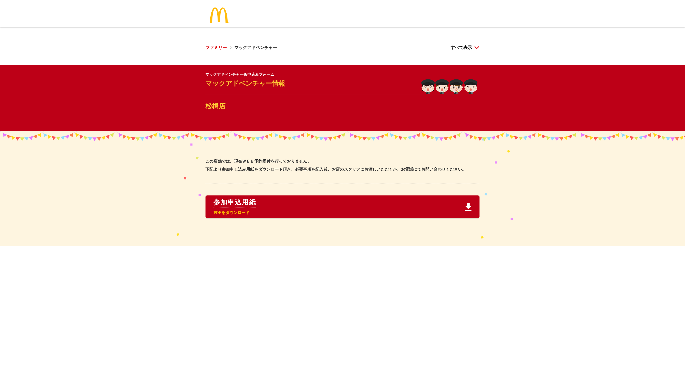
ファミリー (216, 47)
